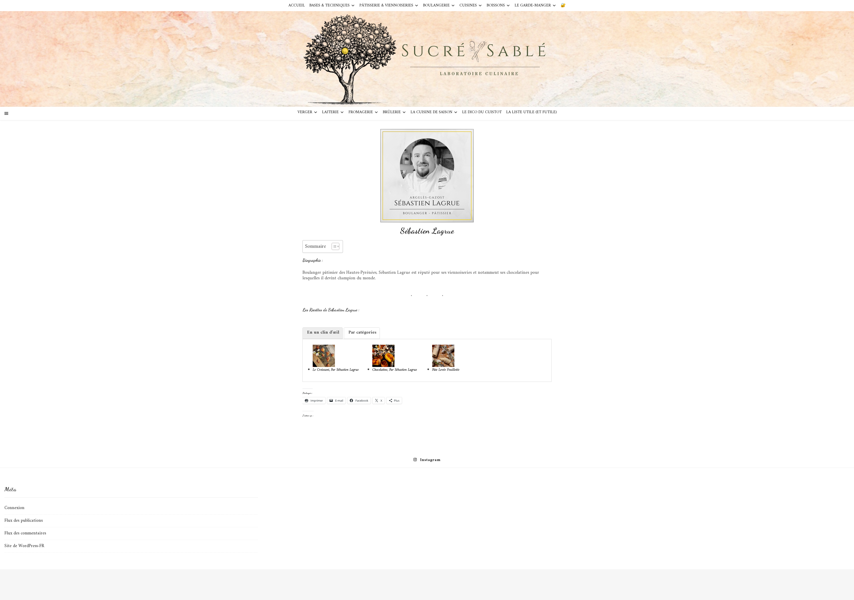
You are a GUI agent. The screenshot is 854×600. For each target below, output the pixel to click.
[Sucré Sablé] (427, 58)
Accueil (296, 5)
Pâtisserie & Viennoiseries (386, 5)
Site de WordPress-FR (24, 546)
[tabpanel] (427, 359)
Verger (305, 112)
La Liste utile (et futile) (531, 112)
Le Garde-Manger (533, 5)
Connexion (14, 508)
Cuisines (468, 5)
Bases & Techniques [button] (329, 5)
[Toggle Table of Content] (333, 246)
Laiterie (330, 112)
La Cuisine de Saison (431, 112)
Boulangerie (436, 5)
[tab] (322, 333)
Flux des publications (23, 521)
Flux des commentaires (25, 533)
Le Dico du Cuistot (482, 112)
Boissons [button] (496, 5)
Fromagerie (360, 112)
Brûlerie (392, 112)
